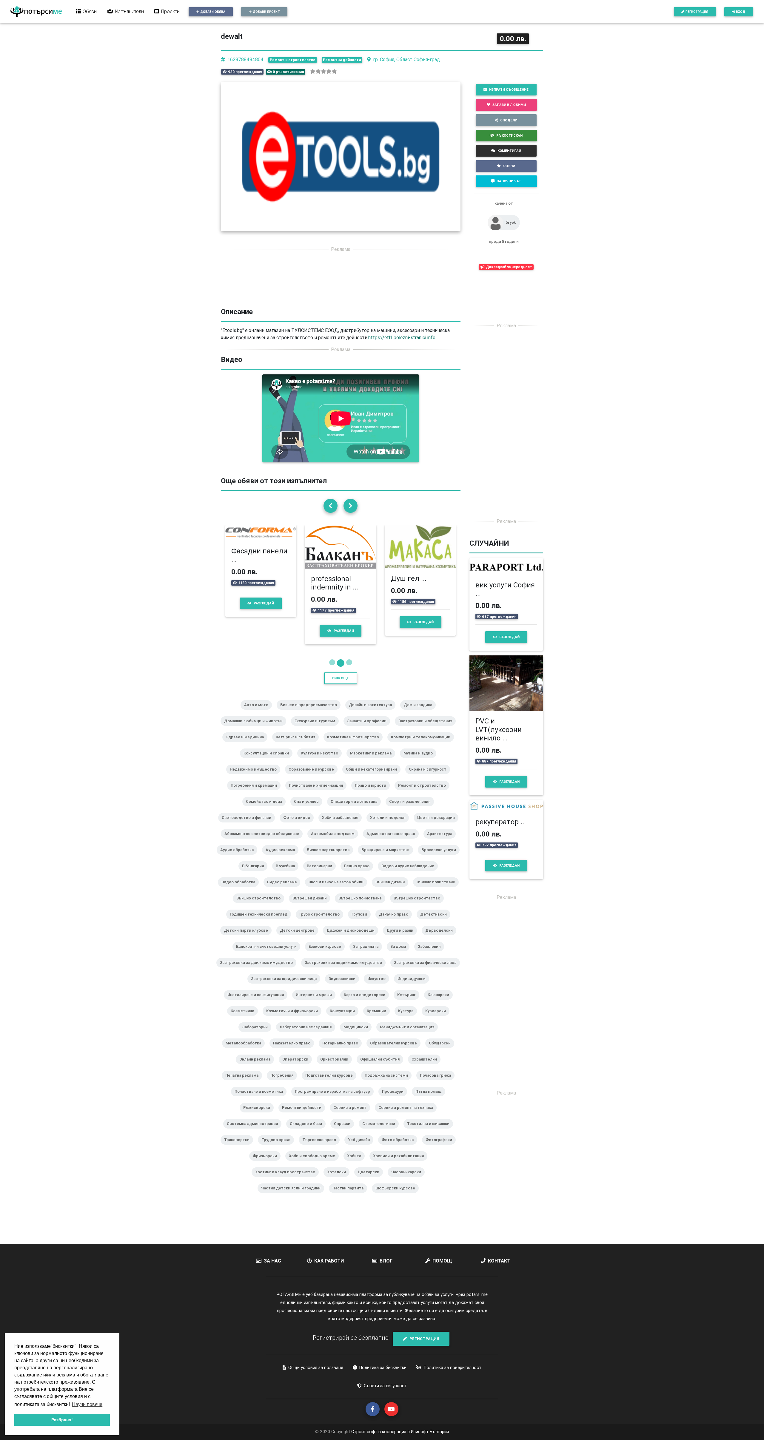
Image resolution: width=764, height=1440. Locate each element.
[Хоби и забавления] (342, 825)
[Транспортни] (239, 1148)
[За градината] (368, 954)
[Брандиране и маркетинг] (388, 858)
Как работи (329, 1261)
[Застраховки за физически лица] (427, 970)
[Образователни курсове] (395, 1051)
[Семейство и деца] (266, 809)
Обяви (90, 11)
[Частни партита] (350, 1196)
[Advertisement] (341, 299)
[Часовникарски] (408, 1180)
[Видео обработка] (241, 890)
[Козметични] (245, 1019)
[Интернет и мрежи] (316, 1003)
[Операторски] (298, 1067)
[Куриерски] (438, 1019)
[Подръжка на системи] (388, 1083)
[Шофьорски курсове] (397, 1196)
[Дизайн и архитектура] (372, 713)
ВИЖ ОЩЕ (340, 678)
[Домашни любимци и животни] (256, 729)
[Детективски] (436, 922)
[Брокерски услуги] (441, 858)
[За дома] (400, 954)
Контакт (499, 1261)
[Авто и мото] (259, 713)
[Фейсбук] (373, 1409)
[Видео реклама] (284, 890)
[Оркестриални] (337, 1067)
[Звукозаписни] (344, 987)
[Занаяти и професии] (369, 729)
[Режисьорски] (259, 1115)
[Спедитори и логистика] (356, 809)
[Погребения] (284, 1083)
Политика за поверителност (452, 1367)
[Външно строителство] (261, 906)
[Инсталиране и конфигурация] (258, 1003)
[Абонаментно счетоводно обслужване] (264, 842)
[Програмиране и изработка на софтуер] (334, 1099)
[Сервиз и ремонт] (352, 1115)
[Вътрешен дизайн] (312, 906)
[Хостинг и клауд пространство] (288, 1180)
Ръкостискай (509, 135)
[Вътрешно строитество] (419, 906)
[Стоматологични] (381, 1132)
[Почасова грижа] (437, 1083)
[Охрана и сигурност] (430, 777)
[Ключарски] (441, 1003)
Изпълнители (129, 11)
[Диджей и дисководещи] (353, 938)
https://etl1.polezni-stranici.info (401, 337)
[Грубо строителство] (322, 922)
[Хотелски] (339, 1180)
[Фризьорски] (267, 1164)
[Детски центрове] (299, 938)
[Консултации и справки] (268, 761)
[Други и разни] (402, 938)
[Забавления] (431, 954)
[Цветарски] (371, 1180)
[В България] (255, 874)
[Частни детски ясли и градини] (293, 1196)
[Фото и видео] (299, 825)
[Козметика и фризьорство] (355, 745)
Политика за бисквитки (382, 1367)
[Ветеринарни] (322, 874)
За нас (272, 1261)
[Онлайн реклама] (257, 1067)
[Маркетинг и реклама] (373, 761)
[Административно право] (393, 842)
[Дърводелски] (441, 938)
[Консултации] (344, 1019)
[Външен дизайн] (392, 890)
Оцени (509, 166)
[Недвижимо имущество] (255, 777)
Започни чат (509, 181)
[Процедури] (395, 1099)
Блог (386, 1261)
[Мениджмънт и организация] (409, 1035)
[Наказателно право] (294, 1051)
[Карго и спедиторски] (367, 1003)
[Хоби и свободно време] (314, 1164)
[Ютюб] (391, 1409)
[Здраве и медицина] (247, 745)
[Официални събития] (382, 1067)
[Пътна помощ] (431, 1099)
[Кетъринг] (409, 1003)
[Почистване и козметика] (261, 1099)
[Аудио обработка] (239, 858)
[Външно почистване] (438, 890)
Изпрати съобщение (509, 89)
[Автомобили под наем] (335, 842)
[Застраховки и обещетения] (427, 729)
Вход (740, 12)
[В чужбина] (287, 874)
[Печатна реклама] (244, 1083)
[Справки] (344, 1132)
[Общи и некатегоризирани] (373, 777)
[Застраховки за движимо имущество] (258, 970)
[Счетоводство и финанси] (249, 825)
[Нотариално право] (342, 1051)
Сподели (508, 120)
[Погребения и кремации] (256, 793)
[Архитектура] (441, 842)
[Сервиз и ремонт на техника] (408, 1115)
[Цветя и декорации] (438, 825)
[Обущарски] (442, 1051)
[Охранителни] (426, 1067)
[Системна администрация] (254, 1132)
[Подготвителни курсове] (331, 1083)
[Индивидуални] (414, 987)
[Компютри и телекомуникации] (423, 745)
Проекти (170, 11)
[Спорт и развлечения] (412, 809)
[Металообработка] (245, 1051)
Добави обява (212, 12)
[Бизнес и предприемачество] (311, 713)
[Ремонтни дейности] (304, 1115)
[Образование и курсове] (313, 777)
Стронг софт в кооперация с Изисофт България (399, 1431)
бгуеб (511, 222)
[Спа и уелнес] (308, 809)
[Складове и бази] (308, 1132)
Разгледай (264, 603)
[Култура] (408, 1019)
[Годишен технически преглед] (261, 922)
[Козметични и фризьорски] (294, 1019)
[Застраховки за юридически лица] (286, 987)
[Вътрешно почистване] (362, 906)
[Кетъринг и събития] (298, 745)
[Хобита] (356, 1164)
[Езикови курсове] (327, 954)
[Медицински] (358, 1035)
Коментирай (509, 151)
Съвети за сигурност (385, 1385)
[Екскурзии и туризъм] (317, 729)
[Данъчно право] (396, 922)
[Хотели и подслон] (390, 825)
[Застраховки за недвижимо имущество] (345, 970)
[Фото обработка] (400, 1148)
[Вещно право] (359, 874)
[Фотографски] (441, 1148)
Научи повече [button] (87, 1404)
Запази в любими (509, 105)
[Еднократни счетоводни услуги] (268, 954)
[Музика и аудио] (420, 761)
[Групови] (361, 922)
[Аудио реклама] (282, 858)
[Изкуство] (379, 987)
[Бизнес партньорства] (330, 858)
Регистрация (697, 12)
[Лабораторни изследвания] (308, 1035)
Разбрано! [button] (62, 1419)
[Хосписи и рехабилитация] (400, 1164)
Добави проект (266, 12)
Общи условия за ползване (315, 1367)
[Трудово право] (278, 1148)
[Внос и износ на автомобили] (338, 890)
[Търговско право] (321, 1148)
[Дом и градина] (420, 713)
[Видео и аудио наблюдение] (410, 874)
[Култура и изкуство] (321, 761)
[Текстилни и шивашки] (430, 1132)
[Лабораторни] (257, 1035)
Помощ (442, 1261)
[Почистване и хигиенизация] (318, 793)
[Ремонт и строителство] (424, 793)
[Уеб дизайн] (361, 1148)
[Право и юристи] (373, 793)
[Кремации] (379, 1019)
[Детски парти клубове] (248, 938)
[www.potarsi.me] (36, 12)
